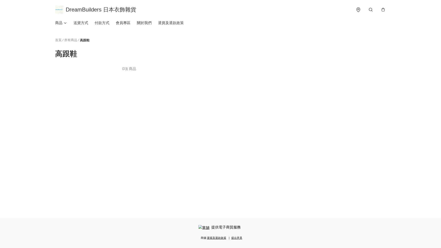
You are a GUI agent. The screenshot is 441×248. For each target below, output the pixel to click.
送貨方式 (81, 23)
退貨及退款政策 (171, 23)
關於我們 (144, 23)
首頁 (58, 40)
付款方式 (102, 23)
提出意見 (236, 238)
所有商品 (70, 40)
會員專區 (123, 23)
